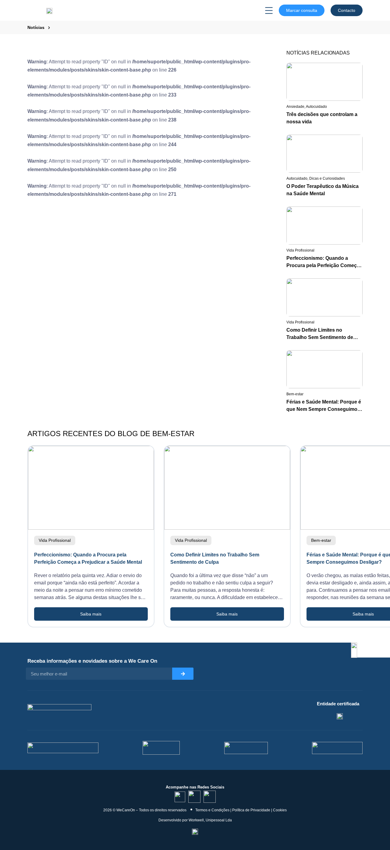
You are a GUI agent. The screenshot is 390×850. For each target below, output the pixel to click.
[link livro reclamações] (195, 831)
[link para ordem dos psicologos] (340, 715)
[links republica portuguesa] (246, 748)
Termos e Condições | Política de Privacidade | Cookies (241, 810)
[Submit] (182, 674)
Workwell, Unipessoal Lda (210, 820)
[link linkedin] (180, 797)
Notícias (35, 27)
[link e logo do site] (49, 10)
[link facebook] (210, 797)
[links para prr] (161, 748)
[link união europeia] (337, 748)
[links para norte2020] (62, 747)
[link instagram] (194, 797)
